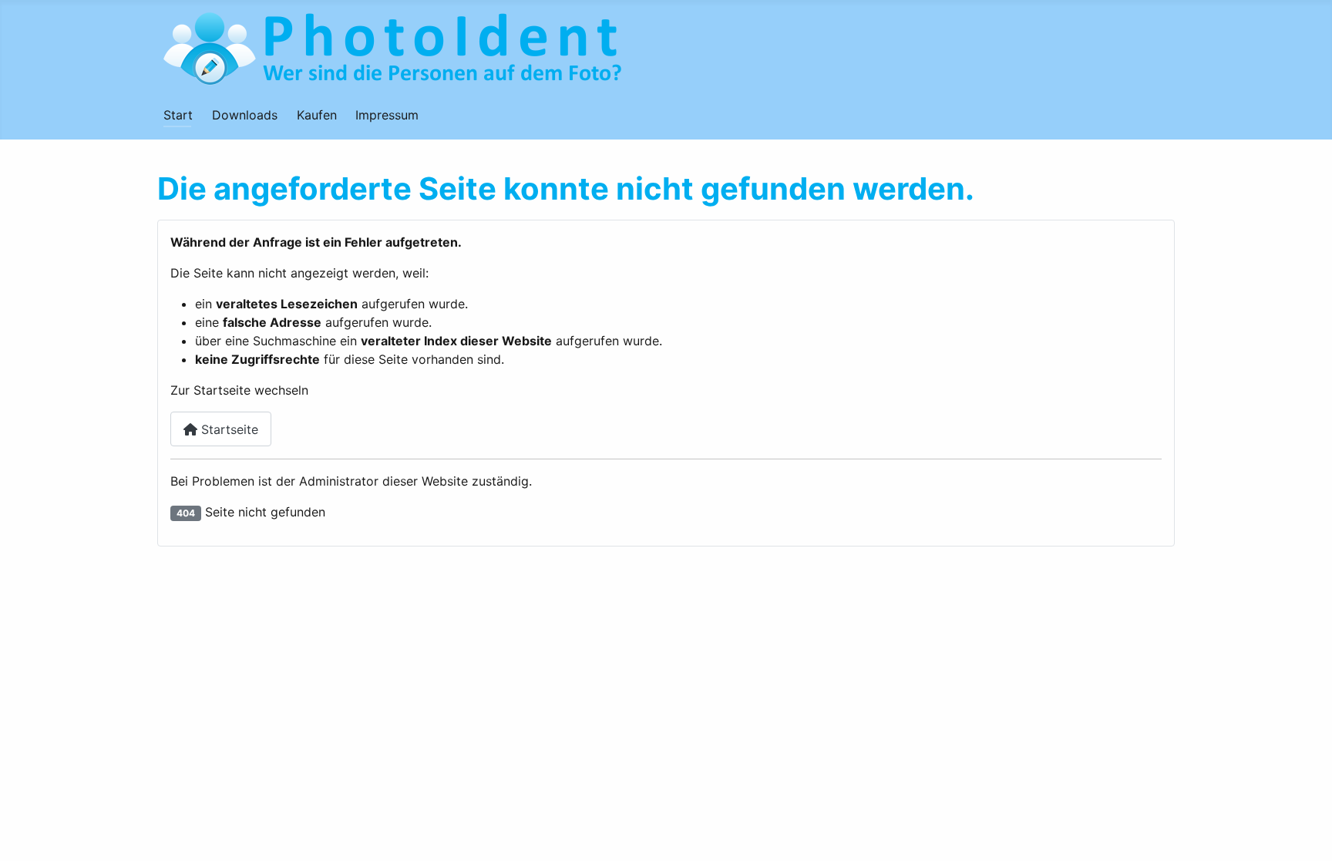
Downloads (245, 115)
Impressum (387, 115)
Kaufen (317, 115)
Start (178, 115)
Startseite (227, 429)
